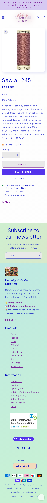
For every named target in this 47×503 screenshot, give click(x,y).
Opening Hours (18, 388)
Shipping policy (32, 492)
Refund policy (21, 488)
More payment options (23, 178)
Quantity (5, 150)
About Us (15, 385)
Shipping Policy (18, 395)
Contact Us (16, 381)
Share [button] (7, 202)
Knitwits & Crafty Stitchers (22, 485)
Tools (13, 341)
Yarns (13, 334)
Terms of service (17, 492)
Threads (15, 348)
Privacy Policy (18, 402)
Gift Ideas (15, 363)
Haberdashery (18, 352)
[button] (3, 17)
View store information (15, 195)
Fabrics (14, 338)
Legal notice (33, 496)
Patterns (15, 345)
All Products (17, 366)
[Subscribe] (39, 255)
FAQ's (13, 406)
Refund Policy (17, 399)
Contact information (19, 496)
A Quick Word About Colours (25, 392)
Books (14, 359)
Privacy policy (34, 488)
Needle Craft (17, 355)
